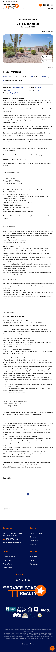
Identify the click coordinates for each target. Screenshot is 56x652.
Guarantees (34, 564)
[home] (13, 6)
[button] (17, 580)
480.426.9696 (48, 5)
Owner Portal (34, 541)
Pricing (32, 560)
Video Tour (48, 57)
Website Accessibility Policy (42, 638)
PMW (31, 631)
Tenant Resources (9, 557)
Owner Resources (36, 533)
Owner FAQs (34, 537)
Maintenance (7, 568)
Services (33, 544)
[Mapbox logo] (7, 509)
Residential (33, 557)
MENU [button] (51, 8)
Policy (32, 644)
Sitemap (25, 644)
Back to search (47, 31)
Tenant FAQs (7, 560)
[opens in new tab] (10, 609)
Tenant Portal (7, 564)
